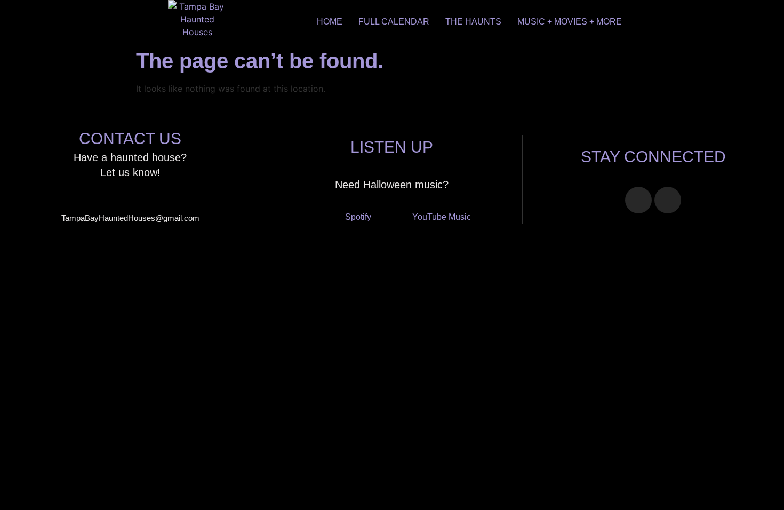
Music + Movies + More (569, 21)
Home (329, 21)
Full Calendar (393, 21)
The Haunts (473, 21)
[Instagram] (667, 200)
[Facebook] (638, 200)
